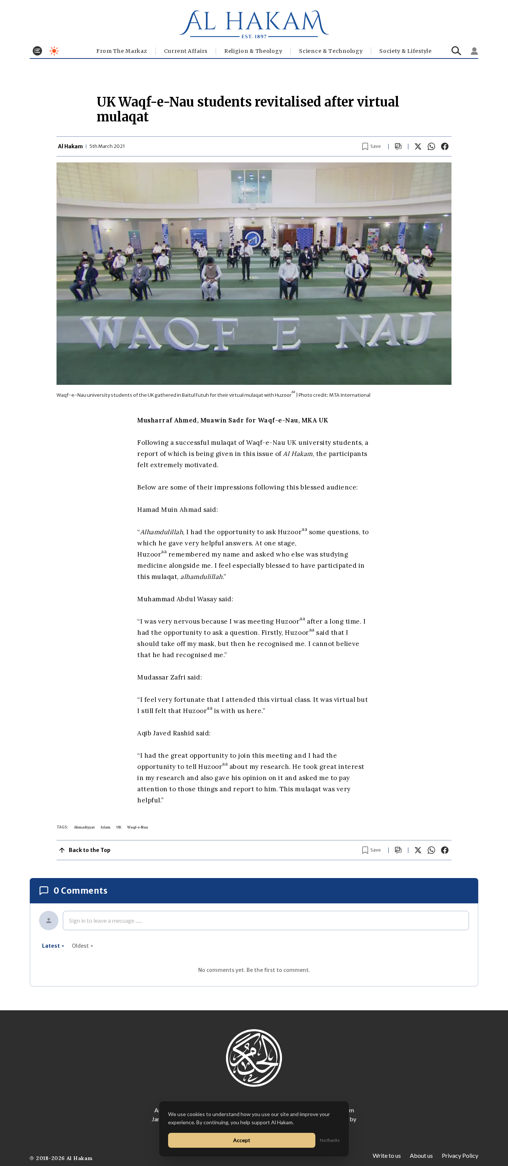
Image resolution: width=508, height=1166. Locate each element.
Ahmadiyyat (84, 827)
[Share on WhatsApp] (431, 146)
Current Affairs (186, 51)
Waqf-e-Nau (137, 827)
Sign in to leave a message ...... (105, 920)
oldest (80, 945)
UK (118, 827)
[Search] (456, 51)
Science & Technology (331, 51)
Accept (241, 1140)
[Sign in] (474, 51)
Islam (105, 827)
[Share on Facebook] (444, 146)
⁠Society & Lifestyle (405, 51)
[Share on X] (418, 146)
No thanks (330, 1140)
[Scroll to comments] (398, 146)
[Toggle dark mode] (54, 51)
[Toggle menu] (37, 51)
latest (51, 945)
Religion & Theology (253, 51)
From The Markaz (121, 51)
